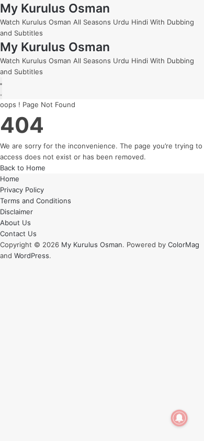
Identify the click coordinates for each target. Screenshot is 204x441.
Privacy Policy (22, 189)
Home (9, 179)
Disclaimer (16, 211)
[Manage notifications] (179, 418)
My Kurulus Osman (55, 8)
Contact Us (18, 233)
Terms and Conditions (35, 200)
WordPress (31, 255)
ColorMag (183, 244)
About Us (15, 222)
